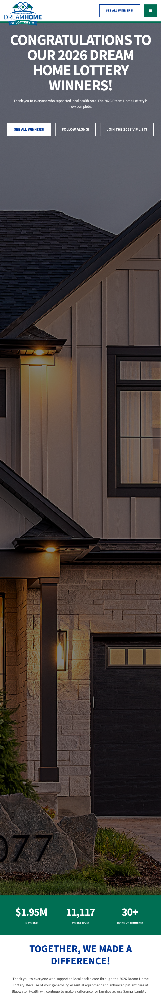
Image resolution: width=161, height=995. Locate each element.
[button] (150, 10)
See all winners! (29, 129)
